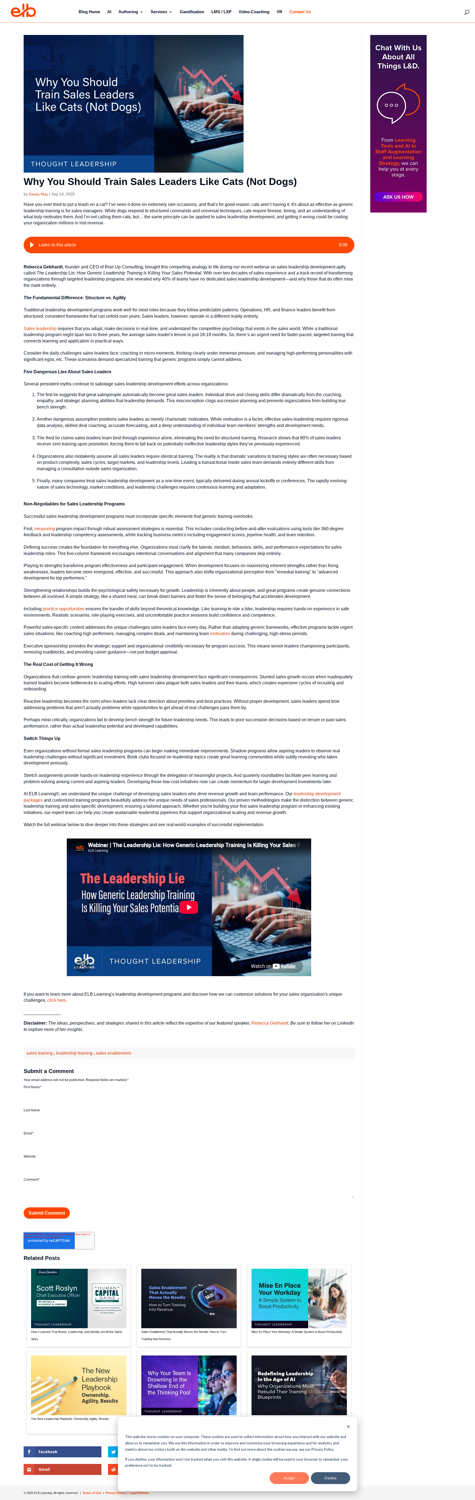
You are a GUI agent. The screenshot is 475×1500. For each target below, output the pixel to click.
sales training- (40, 1053)
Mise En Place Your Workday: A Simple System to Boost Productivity (297, 1331)
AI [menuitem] (109, 12)
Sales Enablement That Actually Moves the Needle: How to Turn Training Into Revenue (183, 1335)
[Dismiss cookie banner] (348, 1427)
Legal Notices (139, 1492)
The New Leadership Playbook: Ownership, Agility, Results (70, 1418)
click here (56, 1000)
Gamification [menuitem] (192, 12)
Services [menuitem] (159, 12)
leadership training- (75, 1053)
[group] (189, 245)
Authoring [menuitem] (128, 12)
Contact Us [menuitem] (300, 12)
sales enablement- (114, 1053)
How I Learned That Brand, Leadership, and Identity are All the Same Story (76, 1335)
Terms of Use (91, 1492)
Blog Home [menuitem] (89, 12)
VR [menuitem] (279, 12)
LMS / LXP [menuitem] (221, 12)
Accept (289, 1478)
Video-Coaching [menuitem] (254, 12)
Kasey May (38, 194)
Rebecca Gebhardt (269, 1023)
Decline (330, 1478)
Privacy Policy (116, 1492)
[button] (31, 245)
